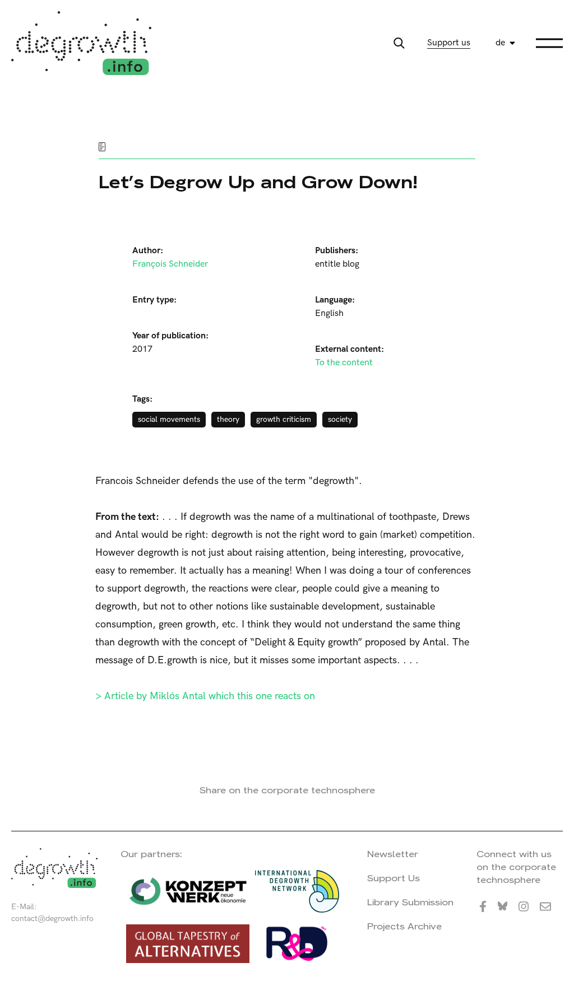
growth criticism (283, 419)
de (500, 43)
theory (228, 419)
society (340, 419)
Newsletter (392, 854)
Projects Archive (404, 926)
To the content (344, 362)
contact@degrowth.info (52, 918)
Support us (448, 43)
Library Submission (410, 902)
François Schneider (170, 264)
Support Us (393, 878)
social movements (169, 419)
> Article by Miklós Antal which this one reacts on (205, 696)
